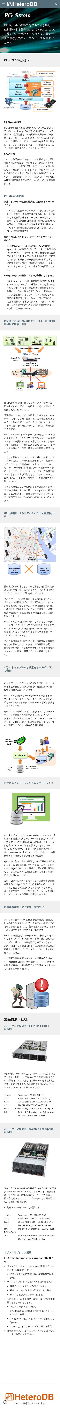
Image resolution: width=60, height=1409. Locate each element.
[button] (3, 4)
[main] (30, 27)
